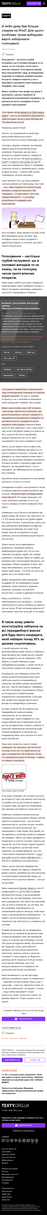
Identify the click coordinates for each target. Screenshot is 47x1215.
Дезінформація (8, 1177)
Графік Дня (6, 1194)
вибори (23, 1038)
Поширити (9, 54)
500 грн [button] (18, 352)
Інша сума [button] (8, 358)
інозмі (5, 1038)
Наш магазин (7, 1191)
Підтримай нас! (8, 1188)
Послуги (5, 1171)
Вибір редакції (7, 1160)
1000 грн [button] (30, 352)
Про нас (5, 1149)
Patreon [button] (7, 369)
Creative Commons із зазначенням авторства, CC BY (24, 1207)
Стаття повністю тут (11, 1027)
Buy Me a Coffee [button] (24, 369)
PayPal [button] (22, 375)
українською (17, 1208)
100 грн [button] (7, 352)
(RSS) (9, 1152)
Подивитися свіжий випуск (23, 1130)
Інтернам (5, 1183)
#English (5, 1163)
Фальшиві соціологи (10, 1174)
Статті (4, 1152)
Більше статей (9, 1070)
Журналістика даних (10, 1169)
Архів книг (6, 1200)
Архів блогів (7, 1197)
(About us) (12, 1149)
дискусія (14, 1038)
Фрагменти (6, 1154)
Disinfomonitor (7, 1180)
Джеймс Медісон (27, 888)
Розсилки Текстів (8, 1157)
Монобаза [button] (9, 375)
